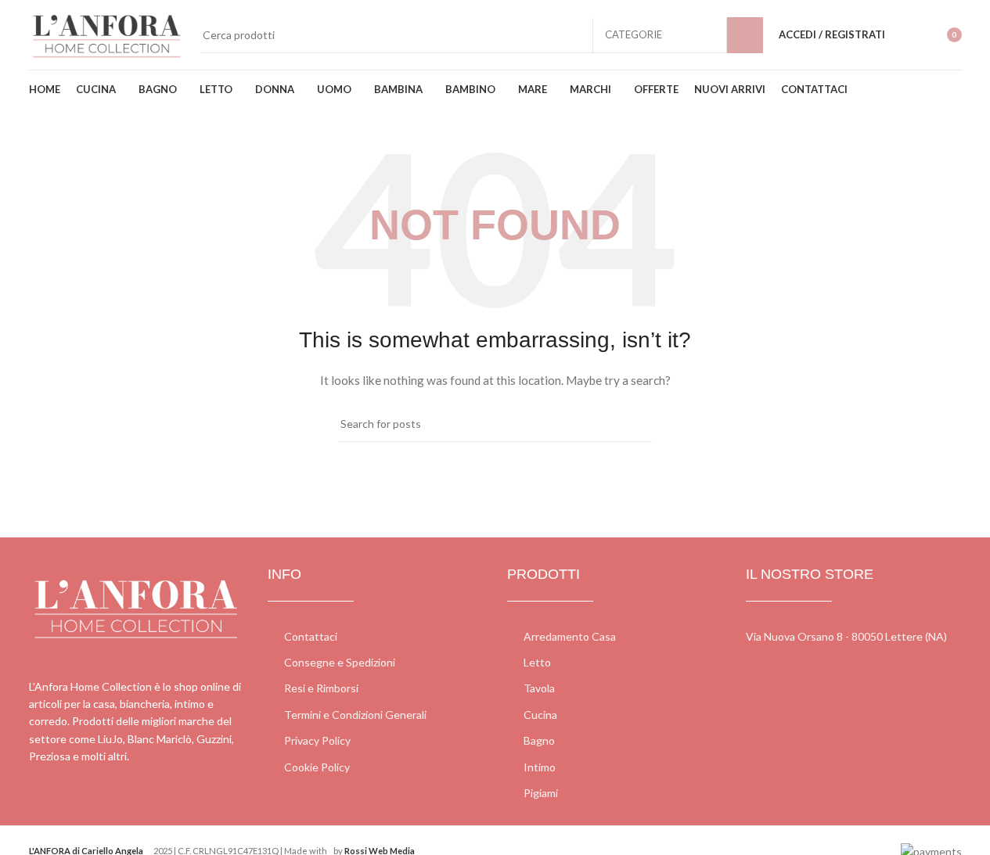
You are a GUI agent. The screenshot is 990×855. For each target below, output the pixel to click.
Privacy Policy (317, 740)
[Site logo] (107, 33)
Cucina (540, 714)
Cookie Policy (317, 767)
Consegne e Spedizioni (339, 662)
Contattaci (310, 636)
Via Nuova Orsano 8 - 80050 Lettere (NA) (846, 636)
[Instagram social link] (58, 805)
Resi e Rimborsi (321, 688)
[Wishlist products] (907, 35)
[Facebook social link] (39, 805)
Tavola (539, 688)
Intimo (540, 767)
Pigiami (541, 792)
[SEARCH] (745, 35)
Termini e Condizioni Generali (355, 714)
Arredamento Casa (570, 636)
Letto (537, 662)
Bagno (539, 740)
